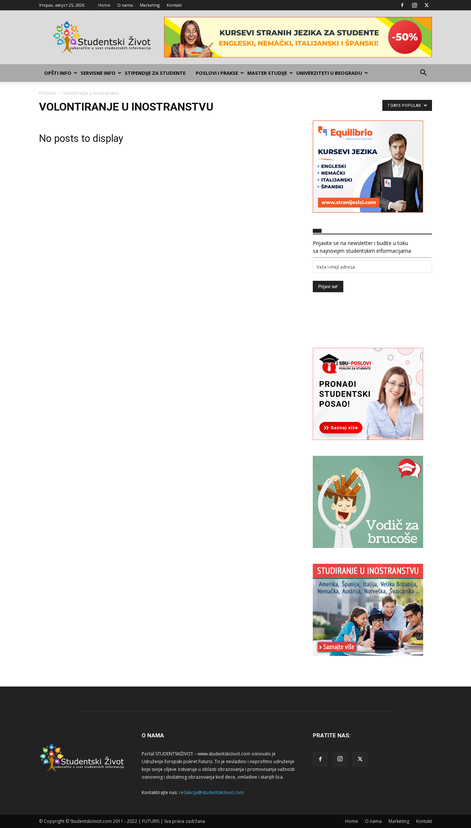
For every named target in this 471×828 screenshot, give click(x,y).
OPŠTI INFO (57, 73)
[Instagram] (414, 5)
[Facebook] (402, 5)
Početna (47, 93)
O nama (125, 5)
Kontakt (174, 5)
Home (104, 5)
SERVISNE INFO (98, 73)
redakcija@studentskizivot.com (211, 792)
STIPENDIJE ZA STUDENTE (155, 73)
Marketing (150, 5)
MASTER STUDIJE (267, 73)
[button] (423, 73)
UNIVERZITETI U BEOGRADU (329, 73)
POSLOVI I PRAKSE (217, 73)
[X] (426, 5)
